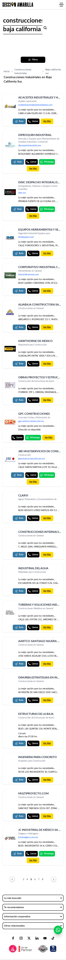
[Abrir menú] (61, 4)
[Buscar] (45, 27)
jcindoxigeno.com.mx (28, 837)
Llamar (35, 121)
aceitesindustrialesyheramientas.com (35, 105)
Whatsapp (49, 162)
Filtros (35, 60)
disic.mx (22, 193)
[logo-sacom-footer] (33, 946)
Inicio (7, 71)
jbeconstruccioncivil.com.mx (31, 459)
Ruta (21, 121)
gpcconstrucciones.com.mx (31, 421)
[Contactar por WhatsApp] (58, 930)
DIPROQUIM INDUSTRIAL (35, 135)
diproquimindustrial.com (29, 146)
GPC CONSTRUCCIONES (34, 414)
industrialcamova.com (28, 275)
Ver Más (47, 121)
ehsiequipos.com (26, 237)
